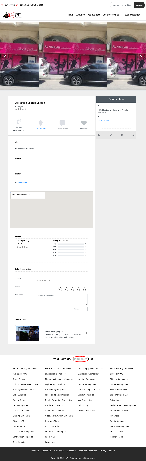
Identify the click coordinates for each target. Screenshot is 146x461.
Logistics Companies (86, 385)
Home (70, 15)
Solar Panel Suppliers (119, 396)
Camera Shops (19, 406)
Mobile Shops (83, 411)
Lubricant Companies (87, 390)
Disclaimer (71, 457)
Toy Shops (114, 422)
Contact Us (46, 457)
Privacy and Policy (107, 457)
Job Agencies (50, 448)
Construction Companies (23, 438)
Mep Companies (85, 406)
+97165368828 (103, 121)
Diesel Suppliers (19, 448)
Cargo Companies (20, 411)
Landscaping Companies (88, 380)
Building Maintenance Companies (27, 390)
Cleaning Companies (21, 422)
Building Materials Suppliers (25, 396)
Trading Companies (118, 427)
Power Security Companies (121, 375)
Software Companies (119, 390)
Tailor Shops (115, 406)
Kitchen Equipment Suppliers (90, 375)
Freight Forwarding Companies (58, 406)
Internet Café (50, 443)
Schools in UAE (116, 380)
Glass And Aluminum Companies (59, 422)
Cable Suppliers (19, 401)
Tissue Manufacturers (119, 417)
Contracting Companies (23, 443)
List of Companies (111, 15)
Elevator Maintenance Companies (59, 385)
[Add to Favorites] (84, 124)
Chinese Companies (21, 417)
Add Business (94, 15)
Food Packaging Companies (57, 401)
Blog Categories (132, 15)
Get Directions (41, 128)
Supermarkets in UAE (119, 401)
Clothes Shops (19, 432)
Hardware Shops (52, 427)
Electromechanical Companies (58, 375)
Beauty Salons (21, 183)
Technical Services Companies (123, 411)
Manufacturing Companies (89, 396)
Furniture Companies (54, 411)
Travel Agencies (117, 438)
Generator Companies (54, 417)
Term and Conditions (88, 457)
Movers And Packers (86, 417)
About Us (80, 15)
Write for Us (59, 457)
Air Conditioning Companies (25, 375)
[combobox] (122, 5)
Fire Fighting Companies (55, 396)
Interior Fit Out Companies (56, 438)
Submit (76, 309)
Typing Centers (116, 443)
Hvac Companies (52, 432)
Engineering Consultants (55, 390)
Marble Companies (86, 401)
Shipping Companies (119, 385)
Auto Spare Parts (20, 380)
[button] (16, 336)
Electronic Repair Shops (55, 380)
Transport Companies (119, 432)
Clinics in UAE (18, 427)
